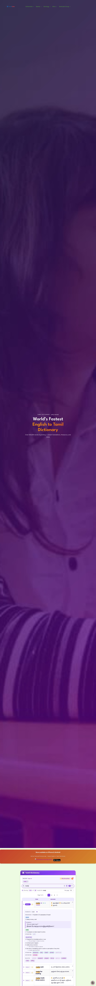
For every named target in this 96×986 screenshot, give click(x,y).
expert (46, 952)
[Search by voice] (67, 886)
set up (52, 958)
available (64, 958)
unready (35, 955)
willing (32, 960)
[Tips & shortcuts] (72, 878)
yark (34, 934)
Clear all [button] (30, 878)
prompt (52, 952)
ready (25, 881)
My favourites (65, 878)
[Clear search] (64, 886)
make (27, 960)
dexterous (35, 952)
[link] (46, 895)
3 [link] (54, 895)
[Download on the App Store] (43, 860)
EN (69, 885)
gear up (58, 958)
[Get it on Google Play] (57, 860)
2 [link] (51, 895)
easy (41, 952)
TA (72, 885)
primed (34, 958)
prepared (40, 958)
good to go (58, 952)
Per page (67, 890)
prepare (47, 958)
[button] (33, 6)
